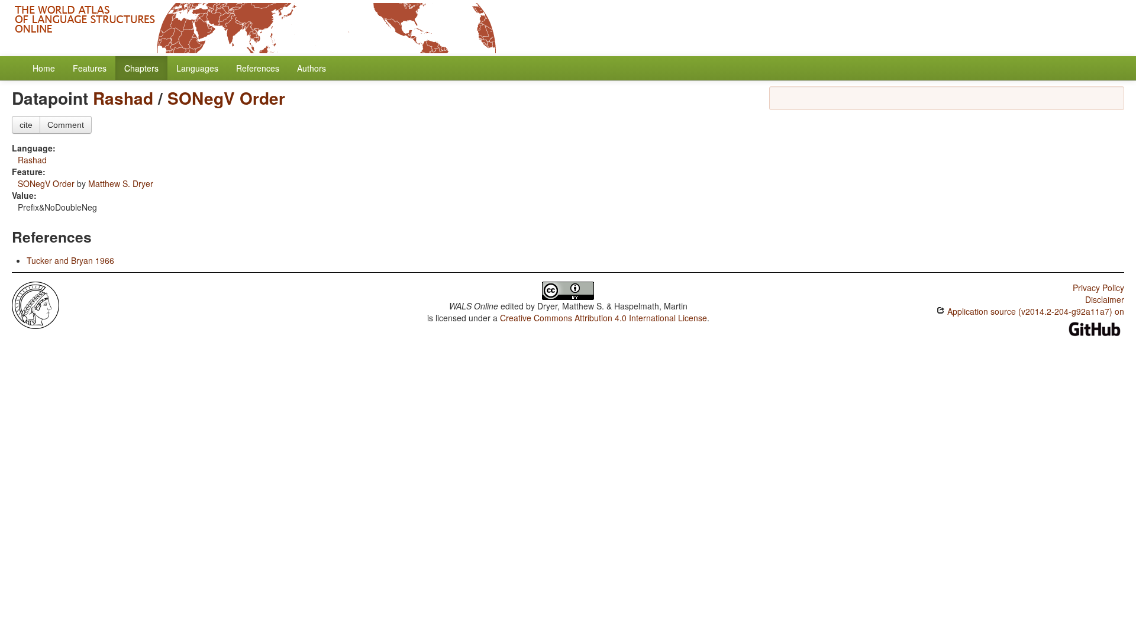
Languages (197, 68)
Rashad (123, 98)
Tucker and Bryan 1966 (70, 260)
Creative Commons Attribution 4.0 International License (603, 318)
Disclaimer (1104, 299)
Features (89, 68)
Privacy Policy (1098, 287)
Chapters (141, 68)
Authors (311, 68)
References (257, 68)
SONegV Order (226, 98)
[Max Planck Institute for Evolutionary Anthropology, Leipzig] (35, 304)
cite (26, 125)
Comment (65, 125)
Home (44, 68)
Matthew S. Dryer (120, 183)
